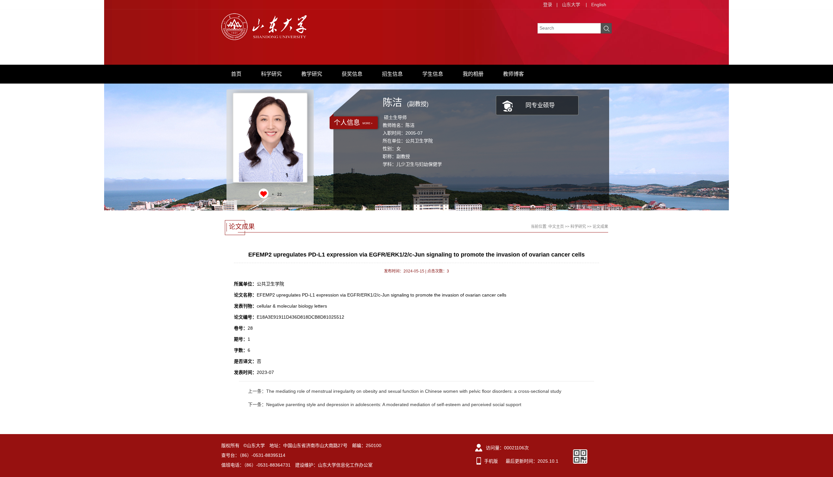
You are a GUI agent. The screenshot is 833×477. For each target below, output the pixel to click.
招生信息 (392, 74)
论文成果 (600, 226)
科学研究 (271, 74)
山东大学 (571, 4)
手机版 (491, 461)
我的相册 (473, 74)
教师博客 (513, 74)
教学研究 (311, 74)
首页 (236, 74)
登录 (547, 4)
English (598, 4)
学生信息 (432, 74)
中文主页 (556, 226)
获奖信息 (352, 74)
